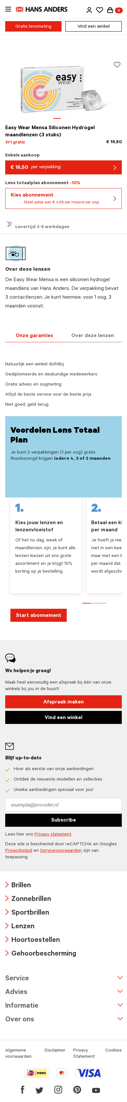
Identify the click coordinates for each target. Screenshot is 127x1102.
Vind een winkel (94, 27)
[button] (89, 10)
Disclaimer (55, 1051)
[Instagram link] (58, 1090)
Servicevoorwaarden (61, 851)
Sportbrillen (27, 913)
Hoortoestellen (32, 941)
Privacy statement (53, 834)
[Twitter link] (39, 1090)
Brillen (18, 886)
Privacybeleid (18, 851)
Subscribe (63, 820)
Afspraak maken (63, 702)
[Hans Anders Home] (45, 9)
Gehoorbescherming (40, 954)
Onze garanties (34, 336)
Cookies (113, 1051)
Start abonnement (38, 616)
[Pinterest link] (77, 1090)
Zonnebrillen (28, 900)
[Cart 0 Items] (110, 10)
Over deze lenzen (92, 336)
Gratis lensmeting (33, 27)
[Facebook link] (22, 1090)
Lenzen (20, 927)
